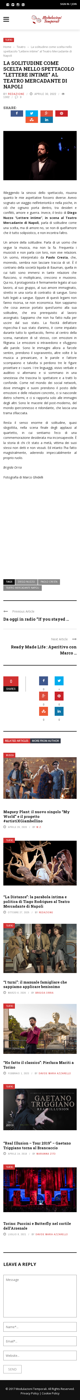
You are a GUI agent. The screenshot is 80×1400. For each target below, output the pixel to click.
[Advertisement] (40, 526)
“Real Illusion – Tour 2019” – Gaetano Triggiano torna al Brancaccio (37, 1145)
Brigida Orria (44, 992)
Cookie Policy (51, 1393)
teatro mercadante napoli (22, 587)
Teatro (8, 40)
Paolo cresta (49, 581)
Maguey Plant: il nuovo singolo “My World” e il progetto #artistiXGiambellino (36, 816)
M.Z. (39, 827)
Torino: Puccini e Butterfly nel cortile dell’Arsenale (37, 1226)
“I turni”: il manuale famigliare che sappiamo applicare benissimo (35, 984)
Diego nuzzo (26, 581)
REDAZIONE (16, 94)
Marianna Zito (46, 1153)
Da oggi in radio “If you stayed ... (36, 619)
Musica (10, 755)
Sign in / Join (68, 4)
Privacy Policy (30, 1393)
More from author (45, 741)
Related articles (16, 741)
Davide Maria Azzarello (55, 1073)
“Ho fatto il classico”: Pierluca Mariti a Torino (38, 1065)
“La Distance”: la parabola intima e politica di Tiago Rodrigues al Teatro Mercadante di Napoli (36, 901)
